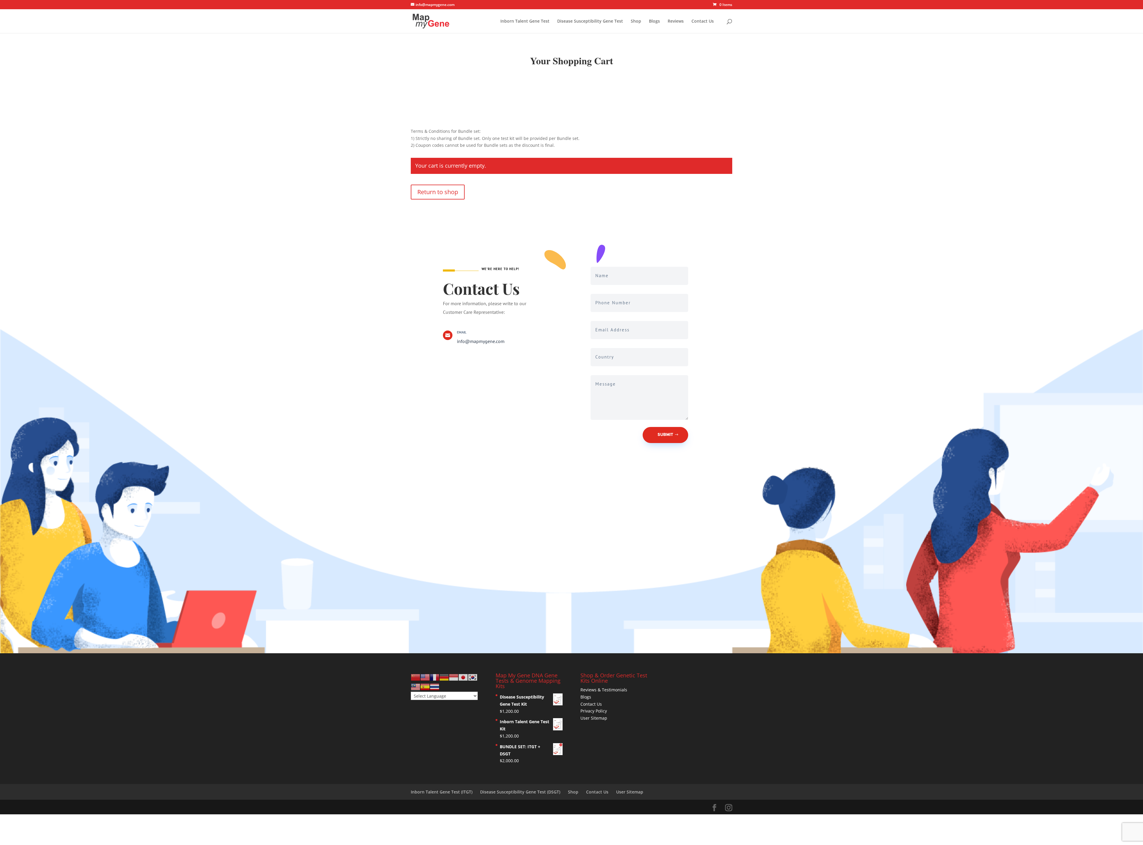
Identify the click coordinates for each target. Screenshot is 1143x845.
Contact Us (702, 21)
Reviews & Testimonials (603, 690)
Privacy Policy (593, 711)
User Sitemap (593, 718)
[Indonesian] (453, 677)
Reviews (676, 21)
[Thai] (434, 686)
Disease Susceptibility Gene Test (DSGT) (520, 792)
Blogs (654, 21)
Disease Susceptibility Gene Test (590, 21)
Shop (636, 21)
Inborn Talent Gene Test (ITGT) (441, 792)
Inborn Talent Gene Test (524, 21)
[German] (444, 677)
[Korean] (472, 677)
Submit (665, 434)
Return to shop (437, 192)
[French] (434, 677)
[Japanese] (463, 677)
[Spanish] (425, 686)
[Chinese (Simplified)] (415, 677)
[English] (425, 677)
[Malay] (415, 686)
